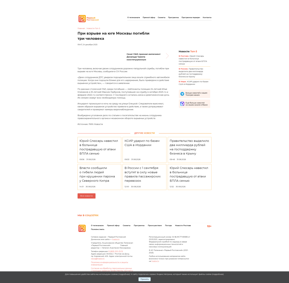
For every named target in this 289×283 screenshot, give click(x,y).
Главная (81, 28)
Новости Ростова (183, 225)
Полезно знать (97, 229)
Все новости (86, 196)
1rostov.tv (116, 239)
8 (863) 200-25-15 (115, 251)
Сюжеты (161, 17)
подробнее (124, 274)
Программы (173, 17)
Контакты (207, 17)
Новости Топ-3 (93, 28)
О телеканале (133, 17)
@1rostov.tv (98, 259)
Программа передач (191, 17)
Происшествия (155, 225)
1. (155, 261)
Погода (168, 225)
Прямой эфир (149, 17)
